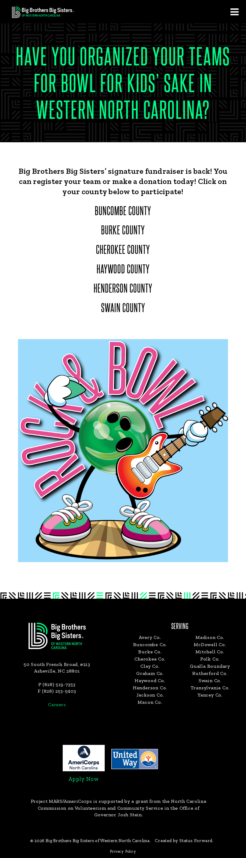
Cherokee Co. (150, 659)
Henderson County (123, 289)
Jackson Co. (150, 695)
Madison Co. (210, 637)
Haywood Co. (150, 680)
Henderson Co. (150, 688)
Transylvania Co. (210, 688)
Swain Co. (210, 680)
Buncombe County (123, 211)
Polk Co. (210, 659)
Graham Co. (150, 673)
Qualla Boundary (210, 666)
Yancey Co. (210, 695)
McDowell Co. (210, 644)
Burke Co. (149, 652)
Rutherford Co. (209, 673)
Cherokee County (123, 250)
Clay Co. (149, 666)
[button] (234, 11)
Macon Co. (150, 702)
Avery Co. (150, 637)
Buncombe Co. (150, 644)
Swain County (123, 308)
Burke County (123, 230)
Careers (57, 704)
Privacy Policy (123, 851)
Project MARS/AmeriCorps (61, 801)
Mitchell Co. (210, 652)
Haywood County (123, 269)
